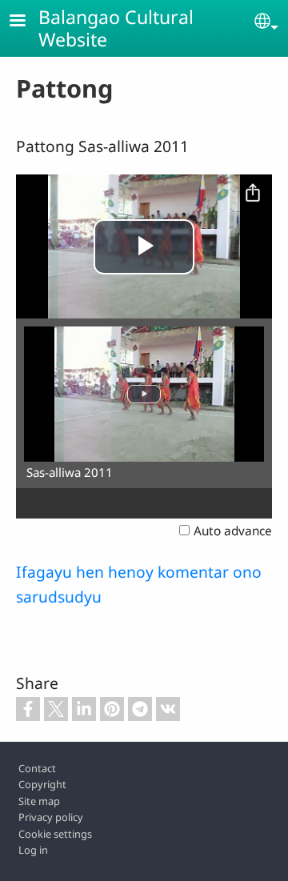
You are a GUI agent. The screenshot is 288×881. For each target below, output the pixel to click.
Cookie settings (55, 834)
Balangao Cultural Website (116, 28)
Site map (39, 801)
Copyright (42, 784)
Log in (33, 850)
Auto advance (233, 531)
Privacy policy (50, 817)
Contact (37, 768)
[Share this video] (253, 193)
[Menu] (27, 22)
